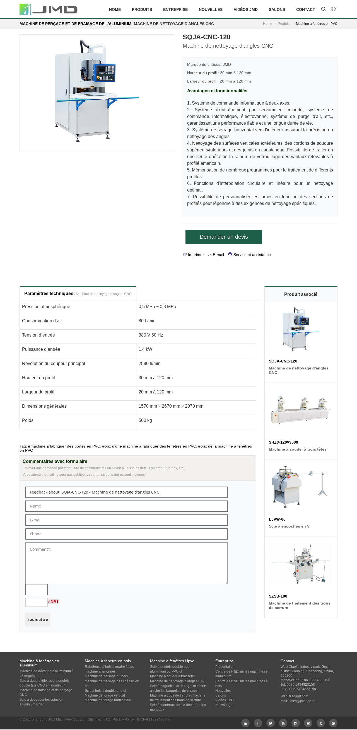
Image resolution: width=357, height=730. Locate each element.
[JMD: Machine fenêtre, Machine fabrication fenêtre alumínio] (49, 9)
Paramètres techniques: (78, 293)
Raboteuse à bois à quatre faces (109, 667)
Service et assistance (252, 254)
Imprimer (196, 254)
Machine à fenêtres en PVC (316, 24)
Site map (94, 719)
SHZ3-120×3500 (283, 442)
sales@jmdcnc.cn (302, 701)
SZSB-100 (278, 596)
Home (115, 9)
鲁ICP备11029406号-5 (153, 719)
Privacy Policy (123, 719)
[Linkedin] (245, 723)
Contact (305, 9)
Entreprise (175, 9)
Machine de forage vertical (105, 695)
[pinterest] (333, 723)
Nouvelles (211, 9)
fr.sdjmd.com (298, 696)
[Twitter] (270, 723)
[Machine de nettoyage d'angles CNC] (301, 330)
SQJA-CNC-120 (283, 361)
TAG (107, 719)
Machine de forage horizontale (108, 700)
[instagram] (295, 723)
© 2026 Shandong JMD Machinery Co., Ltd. (52, 719)
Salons (277, 9)
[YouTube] (283, 723)
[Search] (323, 9)
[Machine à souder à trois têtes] (301, 411)
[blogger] (308, 723)
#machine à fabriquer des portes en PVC (64, 446)
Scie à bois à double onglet (105, 691)
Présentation (225, 667)
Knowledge (224, 705)
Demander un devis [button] (224, 237)
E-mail (218, 254)
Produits (142, 9)
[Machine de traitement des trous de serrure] (301, 565)
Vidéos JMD (246, 9)
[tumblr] (321, 723)
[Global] (333, 9)
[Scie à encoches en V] (301, 488)
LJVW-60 (277, 519)
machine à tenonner (100, 671)
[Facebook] (258, 723)
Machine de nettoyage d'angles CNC (178, 681)
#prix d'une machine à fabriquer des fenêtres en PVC (149, 446)
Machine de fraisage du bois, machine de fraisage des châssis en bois (112, 681)
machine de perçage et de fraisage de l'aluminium (75, 23)
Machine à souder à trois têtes (173, 676)
